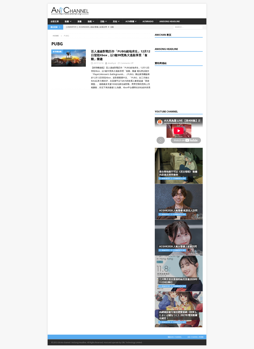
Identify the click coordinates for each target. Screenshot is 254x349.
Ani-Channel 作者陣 (195, 337)
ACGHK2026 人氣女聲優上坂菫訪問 (178, 246)
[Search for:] (188, 27)
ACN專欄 (130, 21)
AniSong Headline (169, 21)
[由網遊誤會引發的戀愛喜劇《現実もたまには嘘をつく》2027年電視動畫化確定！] (179, 309)
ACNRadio (148, 21)
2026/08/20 (165, 178)
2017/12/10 (98, 63)
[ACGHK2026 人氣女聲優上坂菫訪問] (179, 238)
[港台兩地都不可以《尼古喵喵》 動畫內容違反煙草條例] (179, 166)
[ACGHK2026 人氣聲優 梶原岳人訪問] (179, 202)
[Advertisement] (177, 87)
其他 (115, 21)
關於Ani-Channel (175, 337)
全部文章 (55, 21)
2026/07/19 (165, 322)
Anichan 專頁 (163, 34)
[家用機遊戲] (69, 58)
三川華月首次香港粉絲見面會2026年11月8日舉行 (178, 281)
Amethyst (112, 63)
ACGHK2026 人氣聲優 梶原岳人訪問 (178, 210)
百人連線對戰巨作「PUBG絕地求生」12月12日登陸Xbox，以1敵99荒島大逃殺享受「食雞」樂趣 (120, 55)
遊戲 (90, 21)
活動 (102, 21)
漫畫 (79, 21)
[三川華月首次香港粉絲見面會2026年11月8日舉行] (179, 273)
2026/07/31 (165, 214)
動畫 (67, 21)
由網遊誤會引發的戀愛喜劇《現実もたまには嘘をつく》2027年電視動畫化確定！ (178, 315)
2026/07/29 (165, 286)
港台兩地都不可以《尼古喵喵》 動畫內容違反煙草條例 (178, 173)
